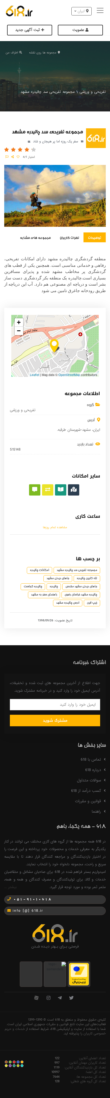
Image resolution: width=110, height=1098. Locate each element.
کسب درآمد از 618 (86, 791)
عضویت (78, 30)
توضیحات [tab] (94, 237)
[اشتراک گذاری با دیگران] (12, 157)
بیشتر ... (10, 887)
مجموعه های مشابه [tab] (35, 237)
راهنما (96, 811)
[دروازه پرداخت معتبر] (79, 973)
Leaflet (34, 374)
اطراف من (12, 52)
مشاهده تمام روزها (55, 527)
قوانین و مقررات (88, 801)
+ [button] (19, 322)
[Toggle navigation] (101, 11)
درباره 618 (93, 770)
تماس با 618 (91, 759)
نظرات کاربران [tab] (69, 237)
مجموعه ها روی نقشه (42, 52)
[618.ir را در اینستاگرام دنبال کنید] (48, 998)
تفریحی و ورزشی (93, 92)
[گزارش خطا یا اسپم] (7, 157)
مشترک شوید (55, 720)
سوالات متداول (89, 780)
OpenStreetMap (69, 374)
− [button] (19, 330)
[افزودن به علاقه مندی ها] (18, 157)
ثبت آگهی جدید (28, 30)
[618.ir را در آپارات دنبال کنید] (36, 998)
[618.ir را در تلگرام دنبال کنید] (60, 998)
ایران (96, 430)
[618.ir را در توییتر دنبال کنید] (71, 998)
